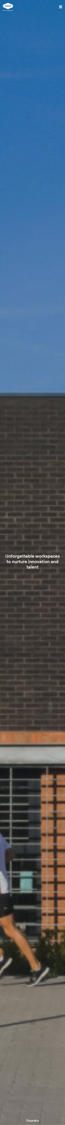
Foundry (32, 1120)
